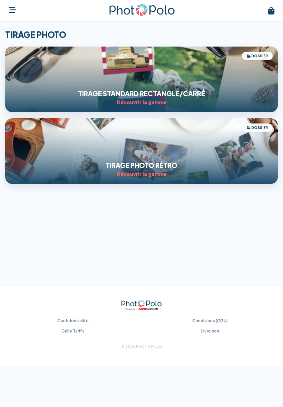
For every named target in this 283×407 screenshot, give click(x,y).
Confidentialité (73, 320)
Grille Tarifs (73, 331)
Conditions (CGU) (210, 320)
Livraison (210, 331)
